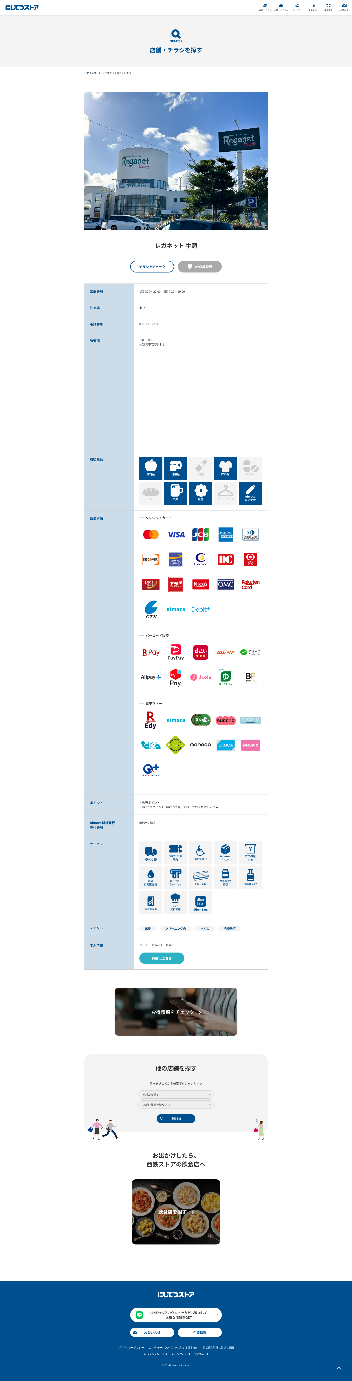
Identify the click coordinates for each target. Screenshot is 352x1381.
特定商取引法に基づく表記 (218, 1347)
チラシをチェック (152, 266)
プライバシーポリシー (131, 1347)
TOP (86, 72)
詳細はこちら (162, 958)
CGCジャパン (179, 1353)
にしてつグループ (154, 1353)
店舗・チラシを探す (102, 72)
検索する (176, 1118)
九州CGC (200, 1353)
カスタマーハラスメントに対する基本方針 (173, 1347)
